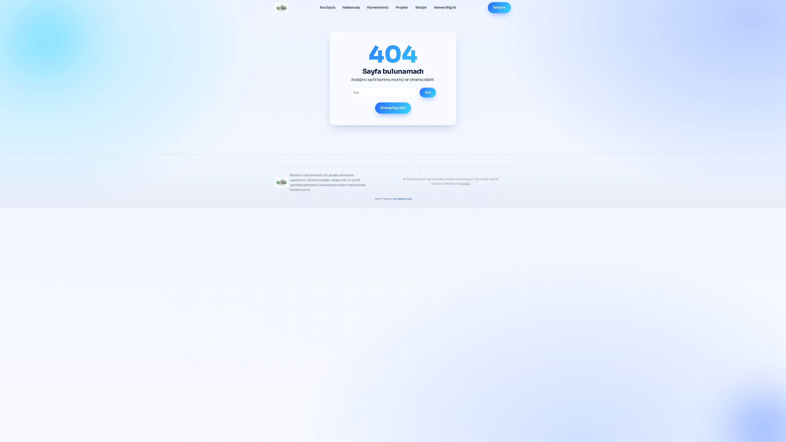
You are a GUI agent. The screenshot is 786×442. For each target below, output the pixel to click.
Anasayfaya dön (393, 108)
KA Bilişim (464, 183)
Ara (428, 92)
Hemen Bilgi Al (445, 7)
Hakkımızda (351, 7)
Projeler (402, 7)
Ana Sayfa (327, 7)
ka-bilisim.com (402, 199)
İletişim (421, 7)
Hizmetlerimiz (378, 7)
